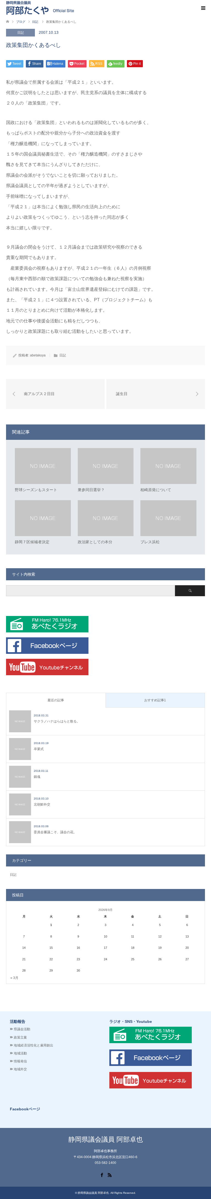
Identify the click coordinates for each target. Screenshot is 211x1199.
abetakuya (38, 355)
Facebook (102, 1175)
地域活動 (20, 1053)
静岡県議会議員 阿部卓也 (105, 1139)
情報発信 (20, 1061)
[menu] (203, 8)
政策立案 (20, 1037)
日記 (20, 33)
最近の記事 (56, 700)
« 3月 (14, 978)
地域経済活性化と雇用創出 (33, 1045)
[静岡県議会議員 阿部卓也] (40, 8)
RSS (110, 1175)
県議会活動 (22, 1029)
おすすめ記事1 (155, 700)
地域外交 (20, 1069)
